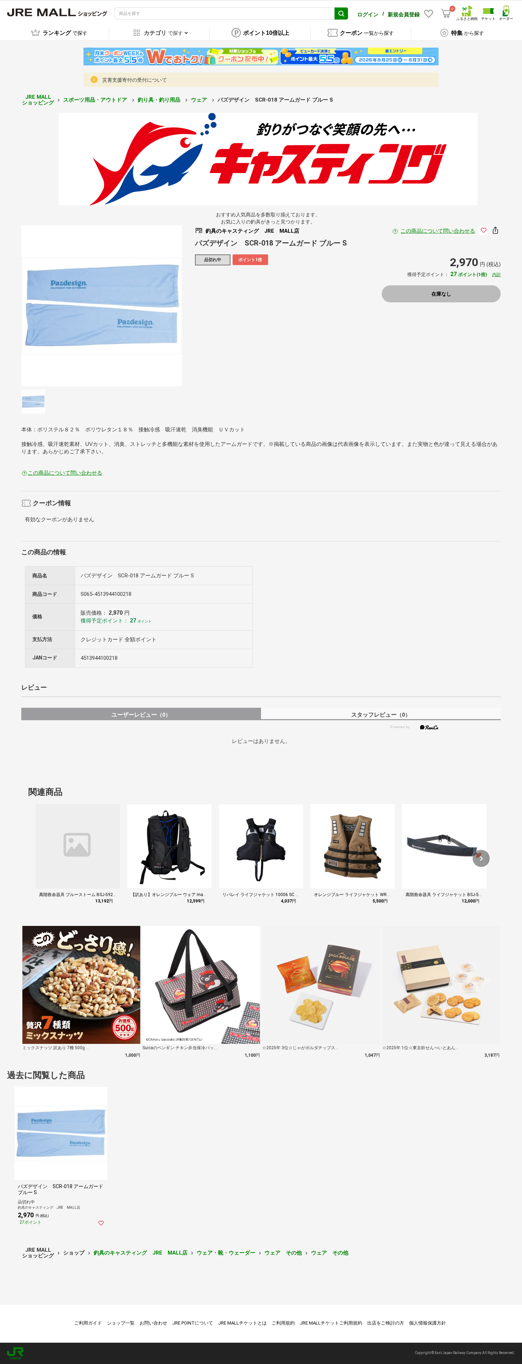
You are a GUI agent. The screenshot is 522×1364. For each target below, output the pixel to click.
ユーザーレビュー (141, 714)
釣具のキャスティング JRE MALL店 (140, 1253)
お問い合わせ (153, 1323)
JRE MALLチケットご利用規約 (331, 1323)
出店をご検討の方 (385, 1323)
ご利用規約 (283, 1323)
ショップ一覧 (121, 1323)
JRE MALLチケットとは (242, 1323)
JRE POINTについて (192, 1323)
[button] (481, 858)
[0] (446, 13)
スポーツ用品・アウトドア (96, 100)
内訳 (496, 274)
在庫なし (441, 294)
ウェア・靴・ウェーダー (226, 1253)
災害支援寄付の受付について (134, 80)
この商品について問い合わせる (438, 231)
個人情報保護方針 (427, 1323)
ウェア (199, 100)
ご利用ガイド (88, 1323)
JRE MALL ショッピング (38, 100)
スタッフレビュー (380, 714)
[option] (101, 305)
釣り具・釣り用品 (160, 100)
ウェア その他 (283, 1253)
